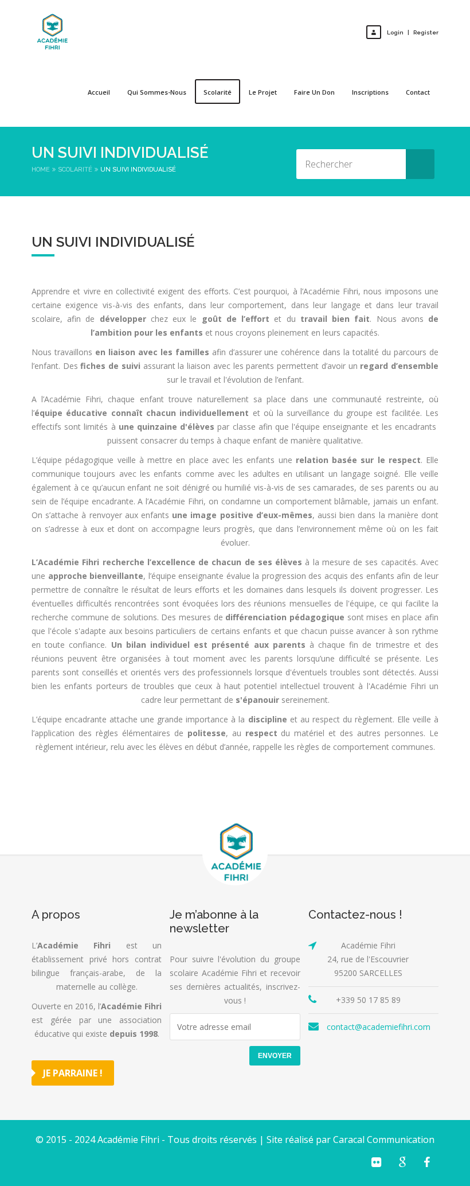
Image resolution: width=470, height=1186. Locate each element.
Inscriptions (370, 92)
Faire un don (314, 92)
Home (41, 169)
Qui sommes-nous (156, 92)
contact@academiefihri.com (378, 1026)
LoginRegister (412, 32)
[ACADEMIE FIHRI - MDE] (52, 32)
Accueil (99, 92)
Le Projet (263, 92)
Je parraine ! (73, 1073)
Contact (418, 92)
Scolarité (217, 92)
